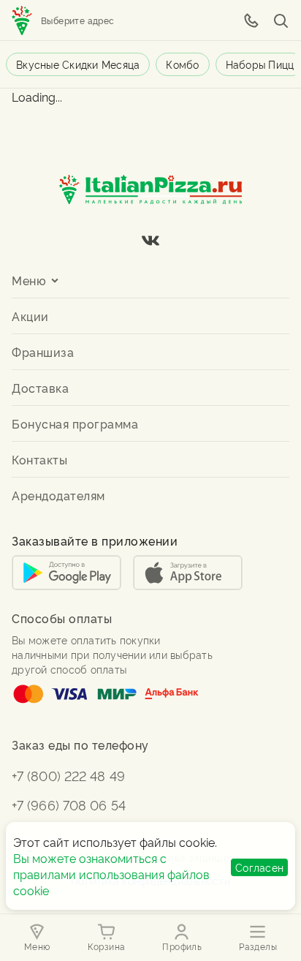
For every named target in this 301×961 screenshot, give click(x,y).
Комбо (182, 64)
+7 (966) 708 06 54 (69, 804)
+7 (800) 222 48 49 (68, 775)
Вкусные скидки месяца (78, 64)
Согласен (259, 867)
